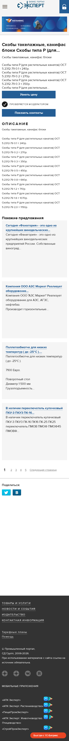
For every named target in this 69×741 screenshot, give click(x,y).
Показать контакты (29, 113)
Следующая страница (43, 470)
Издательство (13, 614)
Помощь (8, 636)
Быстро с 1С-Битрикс (46, 735)
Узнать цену (28, 94)
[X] (7, 492)
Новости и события (19, 609)
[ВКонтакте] (18, 492)
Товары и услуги (16, 603)
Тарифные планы (14, 632)
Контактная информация (23, 620)
